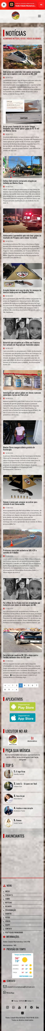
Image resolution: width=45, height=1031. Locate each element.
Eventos (8, 913)
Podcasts (9, 895)
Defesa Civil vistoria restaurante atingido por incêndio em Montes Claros (20, 182)
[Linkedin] (37, 1007)
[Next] (13, 689)
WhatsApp (10, 993)
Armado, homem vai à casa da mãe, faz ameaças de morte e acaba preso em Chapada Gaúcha (22, 291)
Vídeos (7, 921)
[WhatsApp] (13, 1007)
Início (7, 891)
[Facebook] (25, 1007)
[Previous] (9, 685)
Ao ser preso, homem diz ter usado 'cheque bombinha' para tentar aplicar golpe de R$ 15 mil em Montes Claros (21, 129)
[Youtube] (19, 1007)
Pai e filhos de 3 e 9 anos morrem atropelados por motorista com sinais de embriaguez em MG (21, 604)
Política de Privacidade (14, 932)
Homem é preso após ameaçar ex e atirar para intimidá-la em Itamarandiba (20, 503)
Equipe (7, 925)
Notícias (8, 902)
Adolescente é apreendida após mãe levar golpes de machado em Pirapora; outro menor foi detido (22, 237)
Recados (8, 906)
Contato (8, 928)
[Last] (17, 689)
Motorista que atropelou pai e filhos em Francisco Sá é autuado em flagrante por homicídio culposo (21, 344)
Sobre (7, 898)
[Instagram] (7, 1007)
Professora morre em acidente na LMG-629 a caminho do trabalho (20, 551)
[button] (39, 16)
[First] (5, 685)
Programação (10, 910)
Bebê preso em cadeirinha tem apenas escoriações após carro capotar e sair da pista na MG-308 (21, 73)
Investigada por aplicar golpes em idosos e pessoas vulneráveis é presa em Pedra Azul (22, 394)
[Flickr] (22, 1013)
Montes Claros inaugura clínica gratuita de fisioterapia (19, 448)
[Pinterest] (31, 1007)
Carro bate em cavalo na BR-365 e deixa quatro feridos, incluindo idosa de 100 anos (20, 656)
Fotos (7, 917)
